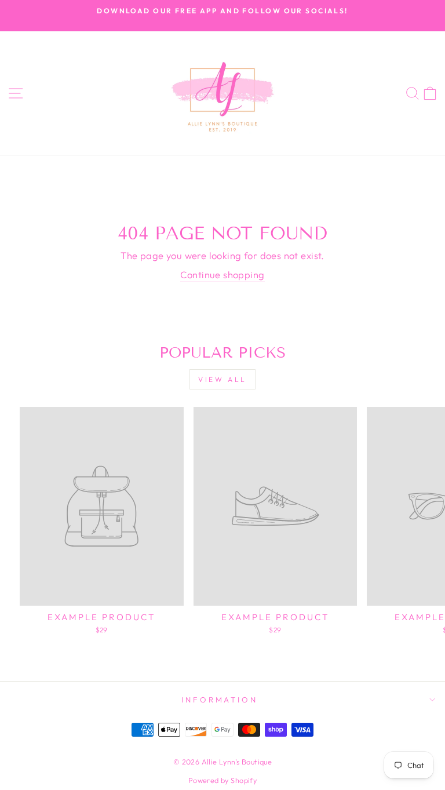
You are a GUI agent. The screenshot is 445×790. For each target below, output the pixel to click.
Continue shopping (222, 274)
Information (219, 699)
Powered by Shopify (222, 780)
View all (222, 379)
